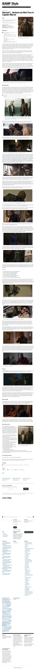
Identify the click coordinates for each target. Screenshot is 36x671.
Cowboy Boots (4, 607)
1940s (9, 600)
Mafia (6, 616)
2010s (9, 602)
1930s (6, 600)
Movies (16, 493)
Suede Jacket (23, 494)
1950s (3, 601)
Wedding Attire (27, 589)
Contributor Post (27, 549)
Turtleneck (7, 626)
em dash (9, 650)
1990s (21, 493)
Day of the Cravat (26, 177)
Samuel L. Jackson (17, 494)
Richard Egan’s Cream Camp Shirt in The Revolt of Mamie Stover (7, 571)
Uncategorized (27, 584)
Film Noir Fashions (27, 553)
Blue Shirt (9, 603)
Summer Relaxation (28, 577)
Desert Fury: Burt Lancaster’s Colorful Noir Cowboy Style (6, 478)
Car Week (5, 605)
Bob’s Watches (8, 326)
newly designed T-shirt (13, 118)
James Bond (4, 614)
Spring (20, 494)
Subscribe (25, 488)
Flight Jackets (27, 554)
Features (26, 552)
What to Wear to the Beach (29, 591)
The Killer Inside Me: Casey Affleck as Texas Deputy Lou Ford (6, 554)
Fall (11, 609)
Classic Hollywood (7, 606)
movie (7, 457)
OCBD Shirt (5, 617)
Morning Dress (27, 567)
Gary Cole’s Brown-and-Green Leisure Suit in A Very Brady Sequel (6, 543)
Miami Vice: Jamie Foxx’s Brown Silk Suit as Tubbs (6, 574)
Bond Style (26, 546)
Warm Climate (8, 627)
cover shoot (23, 265)
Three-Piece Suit (27, 579)
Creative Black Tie (27, 550)
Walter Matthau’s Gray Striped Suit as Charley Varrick (7, 565)
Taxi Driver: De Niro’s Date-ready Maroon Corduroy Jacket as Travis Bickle (6, 547)
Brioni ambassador (18, 202)
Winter (3, 631)
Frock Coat (26, 556)
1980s (3, 602)
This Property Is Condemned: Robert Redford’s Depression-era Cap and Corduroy (7, 568)
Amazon (13, 272)
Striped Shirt (8, 624)
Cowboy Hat (7, 607)
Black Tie (26, 544)
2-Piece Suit (5, 599)
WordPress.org (5, 536)
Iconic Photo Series (28, 559)
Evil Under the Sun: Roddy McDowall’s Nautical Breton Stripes (6, 557)
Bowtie (3, 605)
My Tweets (14, 599)
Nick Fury (13, 494)
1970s (9, 601)
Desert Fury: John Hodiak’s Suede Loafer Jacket (27, 478)
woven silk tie (7, 187)
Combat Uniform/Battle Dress (29, 548)
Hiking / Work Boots (8, 613)
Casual (14, 493)
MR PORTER (19, 159)
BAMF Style (10, 3)
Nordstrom (8, 159)
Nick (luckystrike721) (7, 493)
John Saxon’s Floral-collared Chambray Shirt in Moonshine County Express (6, 562)
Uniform (26, 585)
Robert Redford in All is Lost (7, 545)
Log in (4, 532)
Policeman (6, 618)
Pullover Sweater (4, 619)
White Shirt (6, 630)
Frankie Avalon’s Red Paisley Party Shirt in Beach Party (7, 560)
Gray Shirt (5, 494)
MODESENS (24, 159)
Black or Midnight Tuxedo (28, 543)
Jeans (7, 614)
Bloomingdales (31, 158)
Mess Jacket (27, 566)
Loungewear (27, 565)
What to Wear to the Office (29, 592)
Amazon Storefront (31, 643)
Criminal (3, 608)
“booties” (25, 266)
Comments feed (5, 535)
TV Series (26, 582)
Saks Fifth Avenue (14, 159)
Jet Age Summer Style (28, 561)
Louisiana (11, 494)
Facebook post (31, 301)
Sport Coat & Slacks (6, 623)
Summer (4, 625)
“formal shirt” (18, 228)
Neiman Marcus (4, 159)
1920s (4, 600)
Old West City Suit (27, 570)
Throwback (26, 580)
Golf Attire (26, 558)
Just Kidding (27, 562)
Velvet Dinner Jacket (28, 586)
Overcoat (8, 617)
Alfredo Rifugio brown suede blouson (18, 160)
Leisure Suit (26, 564)
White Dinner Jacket (28, 594)
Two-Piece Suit (27, 583)
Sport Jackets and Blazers (29, 574)
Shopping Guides (27, 573)
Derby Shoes (7, 608)
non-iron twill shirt (20, 230)
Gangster (8, 611)
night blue (21, 227)
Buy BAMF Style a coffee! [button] (29, 532)
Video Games (27, 588)
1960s (6, 601)
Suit (25, 576)
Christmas (3, 606)
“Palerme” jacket (30, 161)
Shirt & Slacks (8, 619)
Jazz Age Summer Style (28, 560)
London (8, 615)
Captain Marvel (27, 493)
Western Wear (27, 590)
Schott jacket (9, 162)
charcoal (18, 227)
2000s (7, 602)
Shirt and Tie (27, 572)
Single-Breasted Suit (7, 621)
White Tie (26, 595)
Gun (5, 613)
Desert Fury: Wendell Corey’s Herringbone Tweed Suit (17, 478)
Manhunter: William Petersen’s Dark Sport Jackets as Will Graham (6, 550)
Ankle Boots (23, 493)
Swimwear (26, 578)
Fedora (3, 610)
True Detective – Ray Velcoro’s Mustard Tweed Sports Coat (10, 516)
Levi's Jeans (6, 615)
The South (4, 626)
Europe (8, 609)
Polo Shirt (9, 618)
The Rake (16, 271)
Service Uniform (27, 571)
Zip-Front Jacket (7, 631)
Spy (6, 624)
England (6, 609)
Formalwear (27, 555)
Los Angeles (7, 494)
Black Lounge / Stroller (28, 542)
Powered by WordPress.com (18, 667)
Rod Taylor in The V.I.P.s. (30, 516)
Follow (15, 527)
